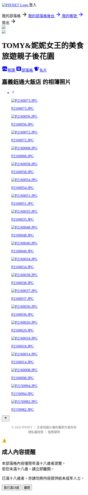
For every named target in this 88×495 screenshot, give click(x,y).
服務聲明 (54, 432)
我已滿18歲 (11, 487)
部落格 (28, 70)
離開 (27, 487)
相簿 (12, 70)
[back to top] (5, 418)
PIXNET (27, 427)
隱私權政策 (35, 432)
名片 (43, 70)
